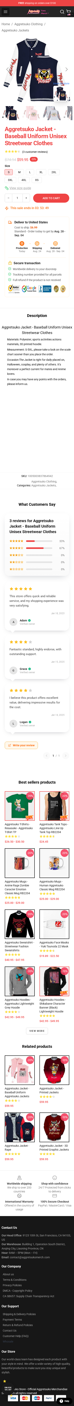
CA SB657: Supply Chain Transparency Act (28, 1296)
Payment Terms (12, 1319)
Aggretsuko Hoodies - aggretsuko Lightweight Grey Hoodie (19, 1003)
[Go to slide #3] (52, 113)
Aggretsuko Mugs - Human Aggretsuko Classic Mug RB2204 (52, 885)
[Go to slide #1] (11, 113)
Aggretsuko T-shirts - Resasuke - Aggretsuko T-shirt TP (19, 828)
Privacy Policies (12, 1285)
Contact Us (9, 1330)
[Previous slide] (8, 69)
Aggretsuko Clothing (28, 24)
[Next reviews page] (65, 755)
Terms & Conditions (14, 1279)
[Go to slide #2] (31, 113)
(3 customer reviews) (35, 151)
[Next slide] (66, 69)
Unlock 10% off (8, 1389)
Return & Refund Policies (18, 1325)
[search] (62, 11)
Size (7, 165)
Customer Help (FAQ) (16, 1336)
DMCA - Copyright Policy (17, 1290)
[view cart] (68, 11)
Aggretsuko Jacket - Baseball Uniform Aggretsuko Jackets (17, 1092)
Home (6, 24)
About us (8, 1274)
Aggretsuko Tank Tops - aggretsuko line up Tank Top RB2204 (53, 828)
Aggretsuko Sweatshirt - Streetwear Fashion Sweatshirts (19, 946)
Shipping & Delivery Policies (19, 1314)
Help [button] (67, 1401)
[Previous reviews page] (46, 755)
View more (37, 1031)
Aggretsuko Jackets (15, 30)
